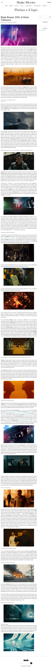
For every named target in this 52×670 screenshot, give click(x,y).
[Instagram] (50, 2)
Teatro (16, 5)
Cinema (10, 5)
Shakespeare (37, 5)
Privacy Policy (23, 666)
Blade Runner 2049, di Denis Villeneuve (15, 18)
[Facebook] (47, 2)
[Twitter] (49, 2)
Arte (22, 5)
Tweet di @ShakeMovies (42, 29)
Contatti (45, 5)
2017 (3, 229)
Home (6, 5)
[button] (50, 17)
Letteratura (28, 5)
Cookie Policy (28, 666)
